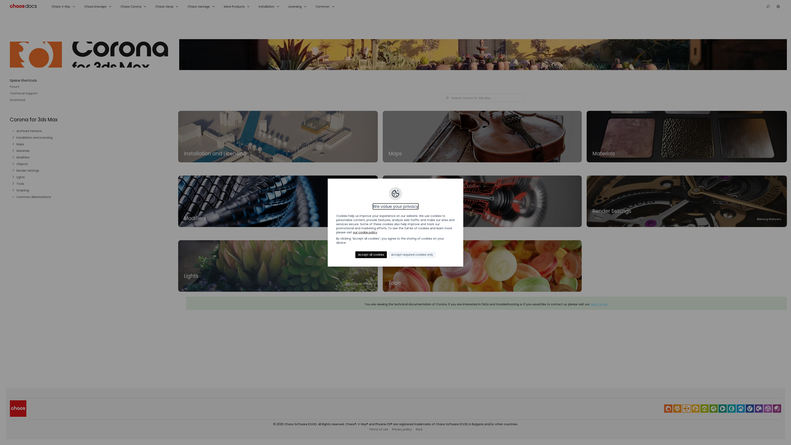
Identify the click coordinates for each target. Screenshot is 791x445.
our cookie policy (365, 232)
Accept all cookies (371, 255)
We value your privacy (395, 206)
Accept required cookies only (412, 255)
